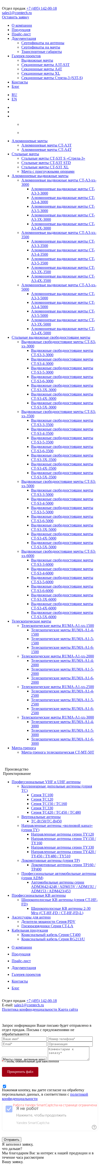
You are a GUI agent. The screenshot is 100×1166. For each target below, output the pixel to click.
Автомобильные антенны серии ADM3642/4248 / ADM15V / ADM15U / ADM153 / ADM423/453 (63, 886)
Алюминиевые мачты (30, 141)
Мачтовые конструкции (21, 760)
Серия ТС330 (42, 808)
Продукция (21, 30)
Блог (15, 86)
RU (14, 95)
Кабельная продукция (30, 930)
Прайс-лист (21, 34)
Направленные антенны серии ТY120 (62, 834)
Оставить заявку (15, 17)
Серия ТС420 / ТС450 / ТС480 (56, 812)
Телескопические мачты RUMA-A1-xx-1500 (57, 626)
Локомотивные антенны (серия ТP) (50, 860)
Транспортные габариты (41, 51)
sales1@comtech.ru (17, 13)
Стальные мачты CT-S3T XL (45, 167)
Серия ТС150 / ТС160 (49, 804)
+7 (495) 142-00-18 (41, 8)
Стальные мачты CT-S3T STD (46, 163)
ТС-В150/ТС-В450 (46, 821)
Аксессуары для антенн (31, 917)
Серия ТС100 (42, 795)
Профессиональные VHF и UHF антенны (46, 782)
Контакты (20, 82)
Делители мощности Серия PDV (48, 922)
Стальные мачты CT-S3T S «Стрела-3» (53, 158)
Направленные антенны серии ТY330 (62, 847)
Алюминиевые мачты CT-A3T (46, 145)
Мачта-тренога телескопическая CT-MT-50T (57, 752)
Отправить (11, 1139)
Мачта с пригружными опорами (48, 171)
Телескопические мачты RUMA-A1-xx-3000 (57, 717)
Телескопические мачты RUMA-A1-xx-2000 (57, 656)
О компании (22, 25)
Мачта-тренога (24, 748)
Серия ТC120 (42, 799)
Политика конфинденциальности (30, 1009)
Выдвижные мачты (37, 60)
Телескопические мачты (31, 621)
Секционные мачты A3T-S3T (45, 65)
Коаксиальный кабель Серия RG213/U (53, 939)
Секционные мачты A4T (41, 69)
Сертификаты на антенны (42, 43)
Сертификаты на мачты (40, 47)
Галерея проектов (26, 56)
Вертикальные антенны (41, 817)
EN (14, 99)
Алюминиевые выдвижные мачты (40, 176)
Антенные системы (18, 765)
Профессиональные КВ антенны (39, 895)
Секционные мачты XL (40, 73)
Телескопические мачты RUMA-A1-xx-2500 (57, 687)
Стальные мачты (25, 154)
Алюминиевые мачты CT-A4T (46, 150)
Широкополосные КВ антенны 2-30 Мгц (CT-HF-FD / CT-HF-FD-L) (61, 910)
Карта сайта (68, 1009)
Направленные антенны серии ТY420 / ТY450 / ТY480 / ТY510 (63, 854)
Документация (24, 38)
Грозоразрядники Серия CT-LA (47, 926)
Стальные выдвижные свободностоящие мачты (51, 337)
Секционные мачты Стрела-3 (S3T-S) (52, 78)
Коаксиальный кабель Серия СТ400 (51, 935)
